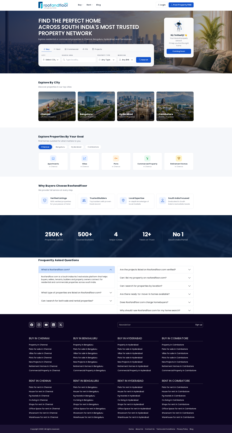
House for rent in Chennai (41, 391)
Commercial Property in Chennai (44, 370)
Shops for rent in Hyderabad (131, 404)
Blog (191, 429)
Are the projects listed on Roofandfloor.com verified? (148, 269)
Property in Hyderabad (128, 344)
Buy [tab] (48, 49)
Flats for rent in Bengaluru (85, 387)
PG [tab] (86, 49)
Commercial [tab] (72, 49)
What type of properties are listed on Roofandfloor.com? (71, 292)
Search (144, 60)
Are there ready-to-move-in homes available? (145, 294)
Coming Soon (179, 51)
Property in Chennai (38, 344)
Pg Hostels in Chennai (39, 395)
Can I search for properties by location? (141, 285)
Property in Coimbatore (173, 344)
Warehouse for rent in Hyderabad (133, 417)
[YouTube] (46, 324)
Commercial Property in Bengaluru (89, 370)
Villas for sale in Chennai (40, 353)
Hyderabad (76, 147)
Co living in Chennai (38, 400)
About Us (139, 429)
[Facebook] (31, 324)
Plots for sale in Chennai (40, 357)
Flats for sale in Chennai (40, 349)
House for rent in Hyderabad (131, 391)
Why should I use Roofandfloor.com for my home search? (150, 310)
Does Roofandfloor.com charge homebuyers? (144, 302)
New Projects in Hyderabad (130, 362)
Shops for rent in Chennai (41, 404)
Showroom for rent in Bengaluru (88, 413)
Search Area (67, 55)
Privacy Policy (182, 429)
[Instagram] (39, 324)
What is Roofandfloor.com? (55, 269)
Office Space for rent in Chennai (44, 408)
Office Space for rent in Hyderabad (134, 408)
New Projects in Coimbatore (175, 362)
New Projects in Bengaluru (85, 362)
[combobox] (80, 60)
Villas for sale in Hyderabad (130, 353)
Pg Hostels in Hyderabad (129, 395)
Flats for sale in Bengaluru (85, 349)
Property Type (103, 55)
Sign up (198, 324)
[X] (60, 324)
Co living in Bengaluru (83, 400)
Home (131, 429)
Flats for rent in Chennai (40, 387)
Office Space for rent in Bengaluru (89, 408)
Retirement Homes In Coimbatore (178, 366)
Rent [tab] (58, 49)
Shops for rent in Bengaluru (86, 404)
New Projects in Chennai (40, 362)
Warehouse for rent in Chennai (43, 417)
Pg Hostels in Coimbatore (174, 395)
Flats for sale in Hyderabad (130, 349)
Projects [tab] (98, 49)
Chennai (45, 147)
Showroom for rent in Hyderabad (133, 413)
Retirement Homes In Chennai (43, 366)
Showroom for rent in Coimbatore (178, 413)
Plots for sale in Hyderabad (130, 357)
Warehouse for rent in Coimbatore (178, 417)
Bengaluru (60, 147)
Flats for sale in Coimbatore (175, 349)
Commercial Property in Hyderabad (134, 370)
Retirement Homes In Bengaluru (88, 366)
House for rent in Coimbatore (175, 391)
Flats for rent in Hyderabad (130, 387)
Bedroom (122, 55)
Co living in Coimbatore (173, 400)
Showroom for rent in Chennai (43, 413)
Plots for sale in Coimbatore (175, 357)
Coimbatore (93, 147)
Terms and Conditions (165, 429)
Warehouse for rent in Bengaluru (88, 417)
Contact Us (150, 429)
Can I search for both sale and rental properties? (67, 300)
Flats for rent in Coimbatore (175, 387)
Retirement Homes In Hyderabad (133, 366)
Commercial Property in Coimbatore (179, 370)
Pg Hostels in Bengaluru (84, 395)
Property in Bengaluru (83, 344)
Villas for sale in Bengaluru (85, 353)
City (43, 55)
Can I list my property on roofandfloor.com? (143, 277)
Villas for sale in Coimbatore (175, 353)
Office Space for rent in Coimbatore (179, 408)
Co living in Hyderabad (128, 400)
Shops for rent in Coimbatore (175, 404)
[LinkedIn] (53, 324)
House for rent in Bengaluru (86, 391)
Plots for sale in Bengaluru (85, 357)
